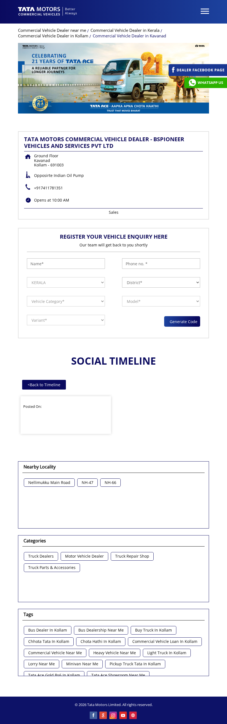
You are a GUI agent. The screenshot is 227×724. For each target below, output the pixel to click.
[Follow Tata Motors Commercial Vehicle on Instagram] (113, 716)
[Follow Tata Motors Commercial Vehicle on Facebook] (93, 716)
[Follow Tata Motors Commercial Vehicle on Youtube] (123, 716)
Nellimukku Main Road (49, 482)
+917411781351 (48, 187)
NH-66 (110, 482)
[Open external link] (198, 74)
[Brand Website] (133, 716)
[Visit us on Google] (103, 716)
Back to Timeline (44, 384)
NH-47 (87, 482)
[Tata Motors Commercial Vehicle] (47, 12)
